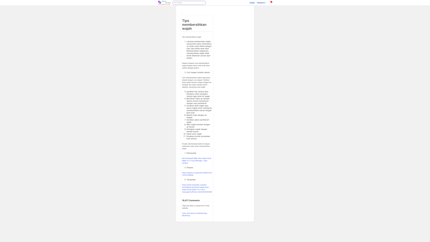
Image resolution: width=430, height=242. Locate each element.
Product (261, 3)
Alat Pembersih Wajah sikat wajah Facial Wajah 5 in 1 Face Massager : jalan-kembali (196, 160)
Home (252, 3)
